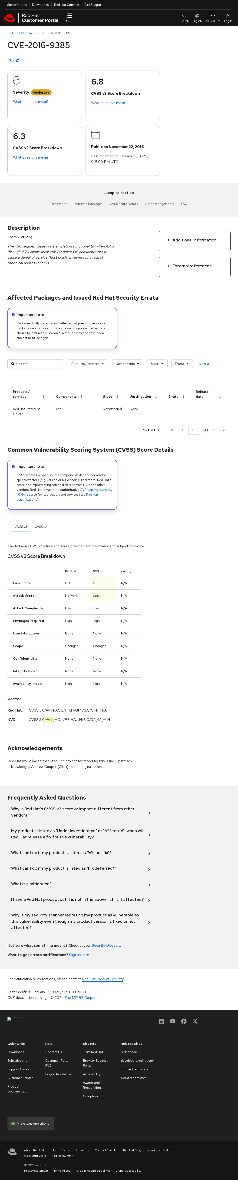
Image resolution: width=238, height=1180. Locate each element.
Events (66, 1150)
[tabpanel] (119, 638)
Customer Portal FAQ (57, 1063)
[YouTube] (172, 1022)
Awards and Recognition (92, 1085)
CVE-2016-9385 (59, 33)
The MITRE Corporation (83, 997)
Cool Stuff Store (35, 1156)
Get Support (93, 5)
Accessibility (91, 1074)
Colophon (90, 1096)
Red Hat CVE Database (22, 33)
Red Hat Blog (132, 1150)
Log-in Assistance (58, 1074)
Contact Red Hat (106, 1150)
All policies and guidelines (93, 1171)
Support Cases (18, 1069)
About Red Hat (34, 1150)
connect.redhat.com (135, 1069)
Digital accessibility (128, 1171)
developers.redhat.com (138, 1060)
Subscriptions (17, 5)
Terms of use (62, 1171)
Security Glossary (106, 945)
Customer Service (20, 1078)
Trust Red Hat (93, 1052)
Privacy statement (36, 1171)
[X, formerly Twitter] (195, 1022)
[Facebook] (184, 1022)
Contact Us (53, 1052)
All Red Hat (212, 21)
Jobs (53, 1150)
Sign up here (79, 954)
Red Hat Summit (62, 1156)
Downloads (40, 5)
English (197, 21)
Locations (82, 1150)
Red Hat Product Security (102, 979)
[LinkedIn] (161, 1022)
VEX (11, 60)
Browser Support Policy (95, 1063)
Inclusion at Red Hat (160, 1150)
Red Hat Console (66, 5)
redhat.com (129, 1052)
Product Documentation (18, 1088)
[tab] (21, 526)
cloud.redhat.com (133, 1078)
